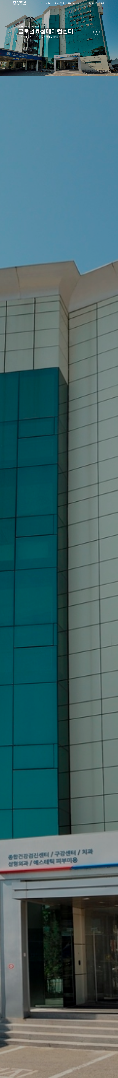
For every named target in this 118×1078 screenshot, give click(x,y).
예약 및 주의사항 (92, 3)
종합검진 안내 (59, 3)
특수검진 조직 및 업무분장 (75, 3)
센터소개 (49, 3)
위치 (102, 3)
